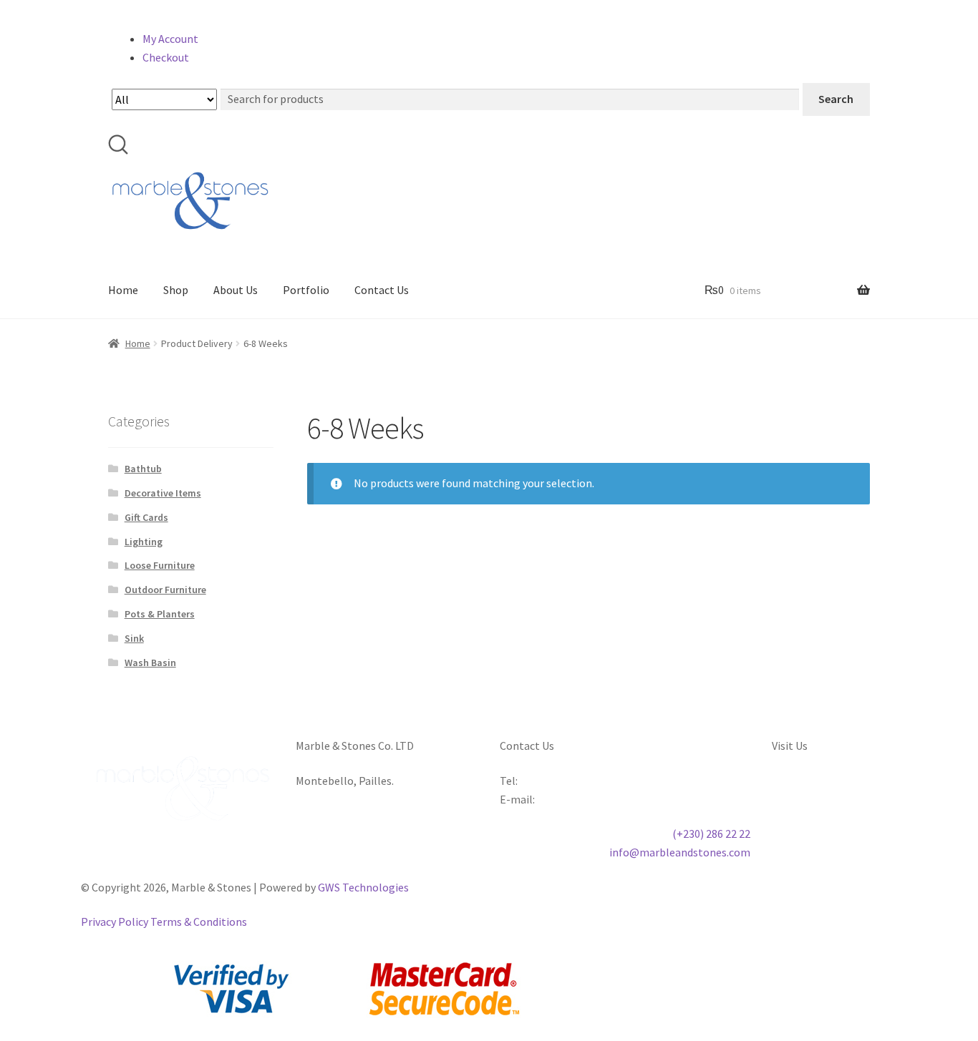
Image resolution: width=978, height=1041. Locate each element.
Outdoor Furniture (165, 589)
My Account (170, 38)
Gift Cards (146, 517)
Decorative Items (163, 493)
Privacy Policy (114, 921)
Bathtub (143, 468)
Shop (175, 290)
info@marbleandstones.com (679, 852)
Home (123, 290)
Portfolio (306, 290)
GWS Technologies (363, 887)
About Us (235, 290)
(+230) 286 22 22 (711, 833)
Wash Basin (150, 662)
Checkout (165, 57)
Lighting (144, 541)
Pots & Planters (160, 613)
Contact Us (381, 290)
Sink (134, 638)
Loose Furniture (160, 565)
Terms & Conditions (198, 921)
